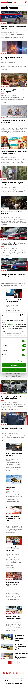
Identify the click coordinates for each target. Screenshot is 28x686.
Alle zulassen (14, 365)
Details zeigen (19, 361)
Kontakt (8, 683)
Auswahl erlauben (14, 369)
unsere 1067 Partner (11, 324)
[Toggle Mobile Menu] (26, 2)
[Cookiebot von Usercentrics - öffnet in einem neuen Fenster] (20, 315)
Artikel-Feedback (17, 683)
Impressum (23, 678)
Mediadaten (15, 678)
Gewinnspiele (10, 297)
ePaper (22, 681)
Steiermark (5, 86)
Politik (4, 117)
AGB (5, 681)
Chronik (4, 23)
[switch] (24, 345)
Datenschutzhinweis (13, 681)
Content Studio (6, 678)
